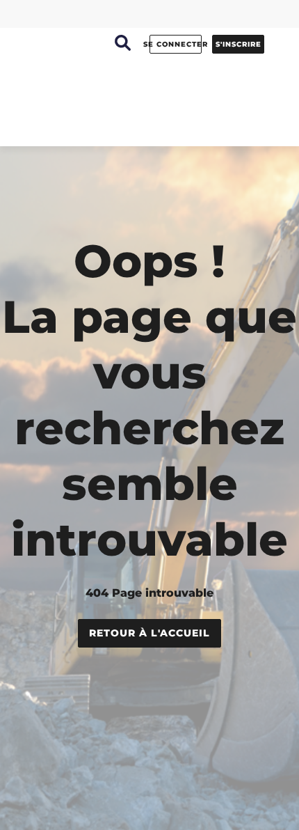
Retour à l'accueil (149, 633)
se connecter (176, 44)
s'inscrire (238, 44)
